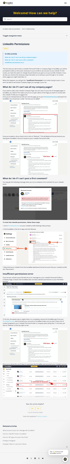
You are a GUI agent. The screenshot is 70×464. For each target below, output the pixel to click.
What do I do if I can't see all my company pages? (21, 57)
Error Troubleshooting (28, 29)
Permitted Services (14, 226)
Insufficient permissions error (14, 62)
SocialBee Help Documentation (11, 29)
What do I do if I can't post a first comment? (19, 60)
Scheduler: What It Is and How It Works (14, 444)
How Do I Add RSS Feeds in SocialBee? (14, 434)
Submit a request (42, 416)
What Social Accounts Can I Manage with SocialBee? (18, 430)
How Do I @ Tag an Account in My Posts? (15, 437)
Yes (32, 408)
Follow (6, 48)
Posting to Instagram (9, 441)
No (38, 408)
